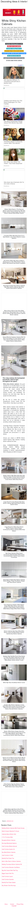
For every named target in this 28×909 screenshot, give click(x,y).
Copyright (14, 906)
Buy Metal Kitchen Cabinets (8, 852)
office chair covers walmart (14, 46)
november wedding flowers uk (14, 48)
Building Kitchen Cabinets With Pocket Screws (13, 828)
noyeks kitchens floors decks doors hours (14, 58)
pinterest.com (10, 821)
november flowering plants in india (14, 44)
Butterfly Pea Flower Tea (8, 858)
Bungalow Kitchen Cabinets (8, 840)
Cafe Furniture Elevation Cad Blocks (11, 867)
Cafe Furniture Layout (7, 876)
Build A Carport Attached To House (10, 831)
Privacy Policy (20, 904)
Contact (12, 904)
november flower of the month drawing (14, 51)
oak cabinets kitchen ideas (14, 55)
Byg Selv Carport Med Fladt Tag (10, 870)
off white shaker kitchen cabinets (14, 60)
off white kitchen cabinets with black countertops (14, 53)
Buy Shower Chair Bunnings (9, 885)
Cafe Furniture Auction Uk (8, 849)
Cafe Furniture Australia (8, 879)
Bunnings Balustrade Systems (9, 843)
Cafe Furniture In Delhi (7, 855)
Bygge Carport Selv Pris (8, 873)
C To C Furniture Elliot (7, 837)
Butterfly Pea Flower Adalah (9, 882)
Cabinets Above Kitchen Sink (9, 834)
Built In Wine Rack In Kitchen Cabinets (11, 861)
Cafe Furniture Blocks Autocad (9, 846)
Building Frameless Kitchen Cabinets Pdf (12, 864)
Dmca (6, 904)
